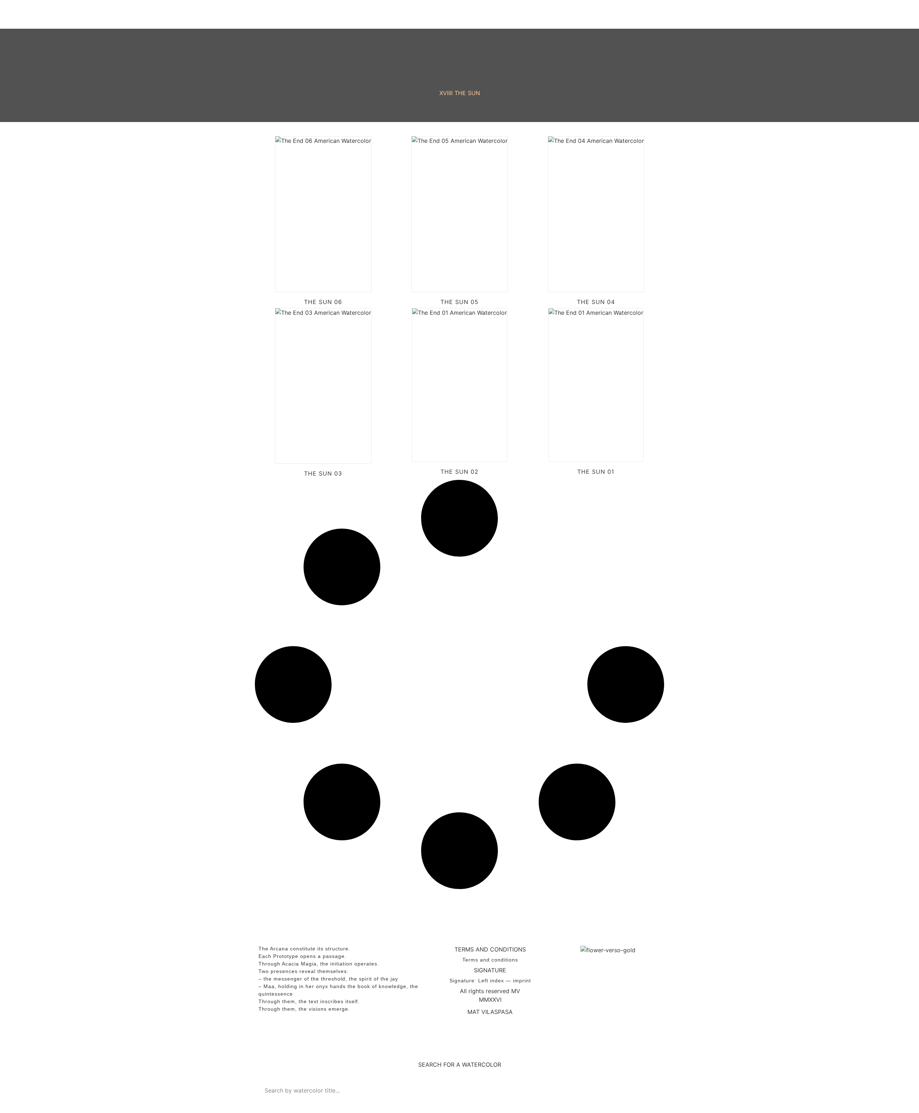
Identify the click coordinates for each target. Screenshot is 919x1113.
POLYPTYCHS (483, 14)
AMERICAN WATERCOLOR (317, 14)
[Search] (652, 1090)
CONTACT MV (584, 14)
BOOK (534, 14)
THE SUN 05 (459, 301)
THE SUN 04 (596, 301)
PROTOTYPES (412, 14)
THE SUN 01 (595, 471)
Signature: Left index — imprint (490, 980)
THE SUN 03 (323, 473)
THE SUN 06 (323, 301)
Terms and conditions (490, 960)
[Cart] (643, 14)
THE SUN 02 (459, 471)
